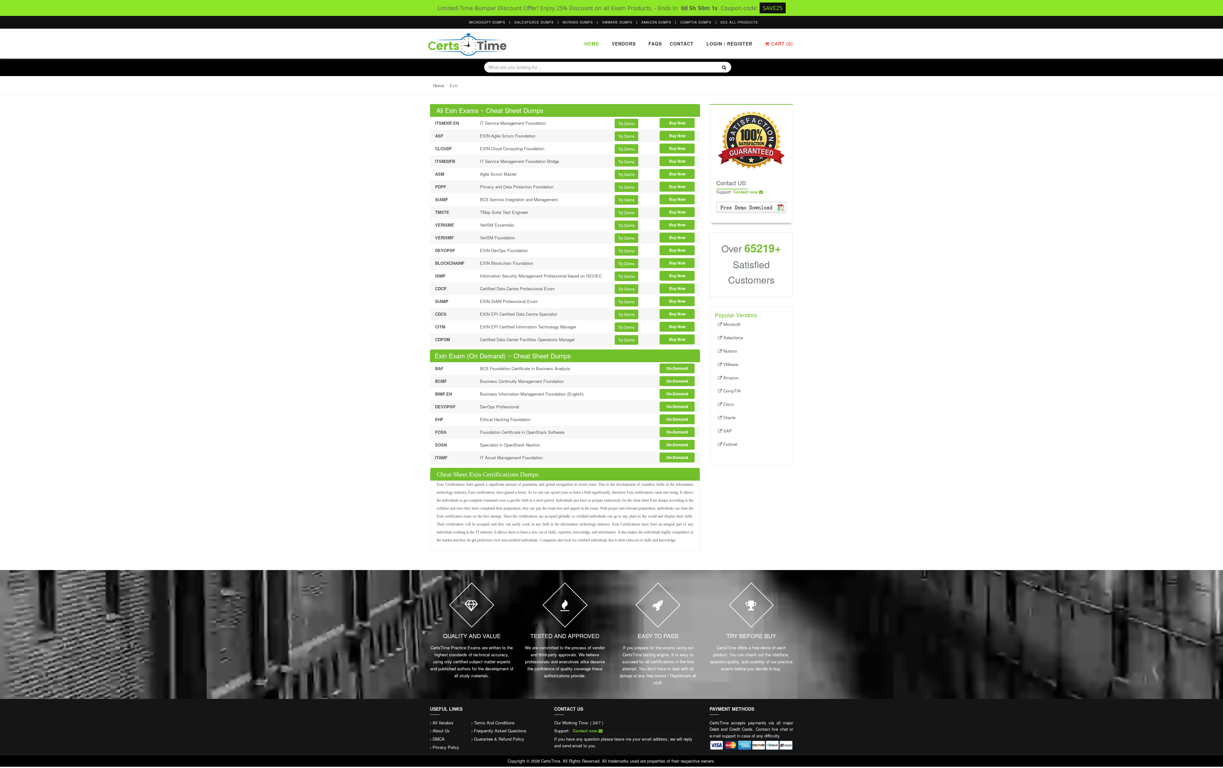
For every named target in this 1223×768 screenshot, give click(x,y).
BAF (439, 368)
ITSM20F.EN (447, 123)
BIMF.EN (443, 394)
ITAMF (441, 457)
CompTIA (731, 391)
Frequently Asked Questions (500, 731)
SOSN (441, 445)
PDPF (440, 187)
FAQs (655, 43)
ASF (439, 136)
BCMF (441, 381)
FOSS (441, 432)
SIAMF (441, 199)
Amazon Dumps (656, 22)
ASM (439, 174)
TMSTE (442, 212)
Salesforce (732, 338)
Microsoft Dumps (487, 22)
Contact (681, 43)
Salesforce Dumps (534, 22)
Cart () (781, 43)
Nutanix (729, 351)
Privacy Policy (446, 747)
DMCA (439, 739)
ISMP (440, 276)
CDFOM (442, 339)
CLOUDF (443, 148)
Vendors (624, 43)
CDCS (441, 314)
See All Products (739, 22)
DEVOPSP (445, 407)
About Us (441, 731)
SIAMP (441, 301)
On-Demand (677, 368)
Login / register (729, 43)
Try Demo (626, 123)
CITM (440, 327)
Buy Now (677, 123)
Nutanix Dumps (578, 22)
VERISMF (444, 238)
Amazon (730, 378)
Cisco (728, 404)
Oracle (728, 417)
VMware (730, 364)
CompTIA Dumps (696, 22)
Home (591, 43)
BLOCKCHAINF (449, 263)
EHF (439, 419)
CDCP (441, 288)
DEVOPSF (445, 250)
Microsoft (731, 324)
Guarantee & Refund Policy (499, 739)
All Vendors (443, 723)
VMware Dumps (617, 22)
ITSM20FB (445, 161)
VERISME (444, 225)
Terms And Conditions (494, 723)
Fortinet (729, 444)
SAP (727, 431)
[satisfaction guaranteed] (751, 139)
